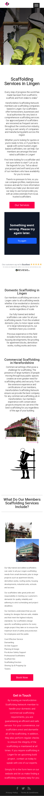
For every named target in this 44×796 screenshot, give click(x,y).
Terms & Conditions (29, 792)
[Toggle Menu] (36, 5)
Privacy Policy (12, 792)
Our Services (22, 205)
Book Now (22, 677)
